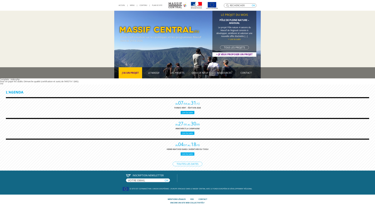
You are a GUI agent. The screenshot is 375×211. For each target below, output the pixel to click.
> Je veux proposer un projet (234, 54)
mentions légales (177, 199)
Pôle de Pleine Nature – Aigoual (234, 21)
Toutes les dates (187, 164)
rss (192, 199)
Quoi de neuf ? (201, 72)
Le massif (154, 72)
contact (202, 199)
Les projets (177, 72)
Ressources (224, 72)
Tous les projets (234, 47)
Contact (246, 72)
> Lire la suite (234, 39)
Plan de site (157, 5)
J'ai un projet (130, 72)
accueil (122, 5)
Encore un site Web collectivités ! (187, 202)
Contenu (143, 5)
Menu (132, 5)
